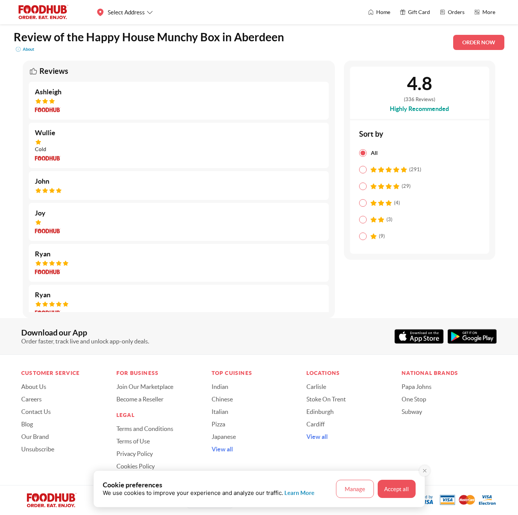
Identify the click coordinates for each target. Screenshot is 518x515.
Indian (220, 386)
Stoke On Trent (326, 399)
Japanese (224, 436)
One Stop (414, 399)
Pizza (218, 424)
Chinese (222, 399)
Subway (412, 411)
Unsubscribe (37, 449)
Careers (31, 399)
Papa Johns (417, 386)
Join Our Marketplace (144, 386)
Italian (220, 411)
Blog (27, 424)
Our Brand (35, 436)
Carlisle (316, 386)
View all (222, 449)
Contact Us (36, 411)
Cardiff (315, 424)
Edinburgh (320, 411)
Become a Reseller (139, 399)
